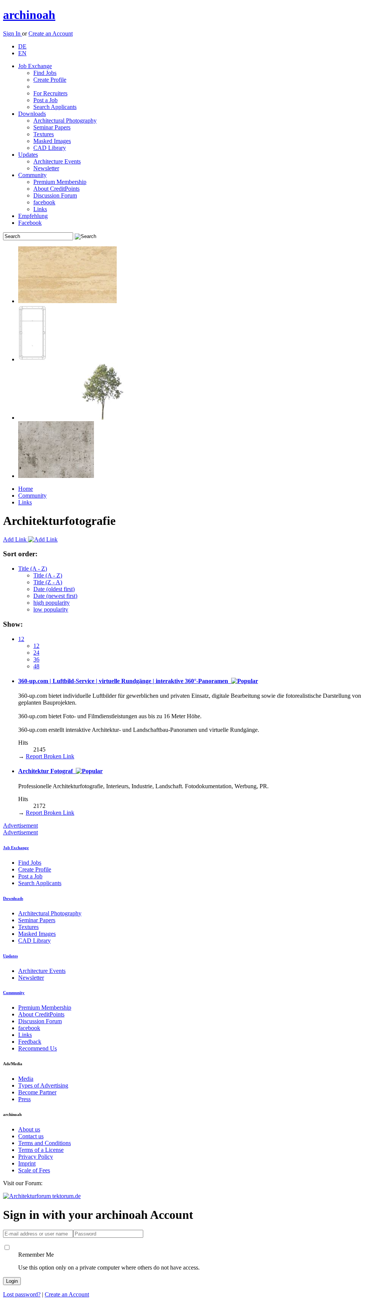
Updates (28, 154)
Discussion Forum (55, 195)
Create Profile (49, 79)
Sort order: (20, 554)
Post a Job (45, 100)
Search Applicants (55, 107)
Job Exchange (35, 66)
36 (36, 659)
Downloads (32, 113)
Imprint (27, 1163)
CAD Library (49, 148)
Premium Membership (59, 182)
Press (24, 1099)
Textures (43, 134)
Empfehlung (33, 216)
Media (25, 1078)
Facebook (30, 222)
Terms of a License (41, 1150)
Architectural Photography (65, 120)
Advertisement (20, 825)
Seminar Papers (51, 127)
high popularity (51, 602)
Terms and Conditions (44, 1143)
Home (25, 488)
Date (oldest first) (54, 589)
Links (40, 209)
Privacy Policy (35, 1156)
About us (29, 1129)
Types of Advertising (43, 1085)
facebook (44, 202)
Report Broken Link (50, 756)
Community (32, 175)
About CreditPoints (56, 188)
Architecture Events (57, 161)
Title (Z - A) (47, 582)
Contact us (31, 1136)
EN (22, 53)
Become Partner (37, 1092)
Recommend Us (37, 1048)
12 (21, 639)
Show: (13, 624)
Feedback (29, 1041)
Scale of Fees (34, 1170)
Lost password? (22, 1294)
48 (36, 666)
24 (36, 652)
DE (22, 46)
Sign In (12, 33)
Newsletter (46, 168)
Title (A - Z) (32, 568)
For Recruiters (50, 93)
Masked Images (52, 141)
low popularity (50, 609)
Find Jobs (44, 73)
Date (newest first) (55, 596)
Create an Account (50, 33)
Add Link (15, 539)
